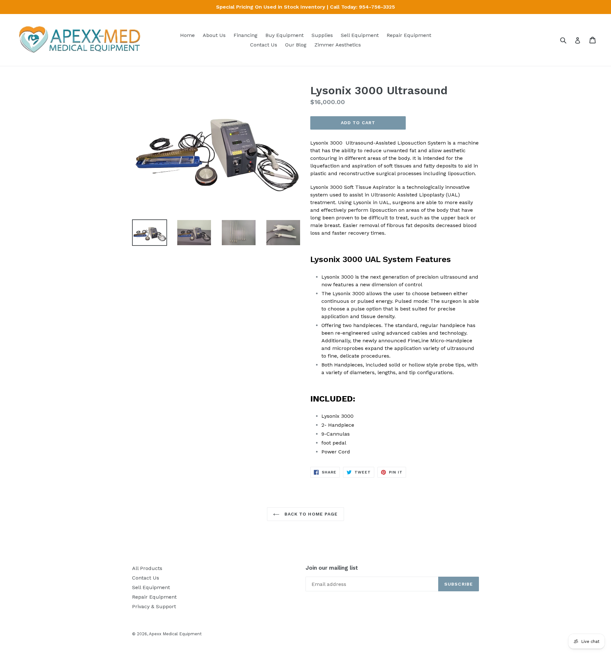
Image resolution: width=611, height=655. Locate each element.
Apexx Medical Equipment (175, 633)
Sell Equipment (360, 35)
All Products (147, 568)
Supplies (322, 35)
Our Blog (295, 45)
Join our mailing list (332, 568)
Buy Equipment (284, 35)
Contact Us (263, 45)
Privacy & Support (154, 606)
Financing (245, 35)
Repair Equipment (409, 35)
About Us (214, 35)
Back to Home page (310, 513)
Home (187, 35)
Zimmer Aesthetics (337, 45)
